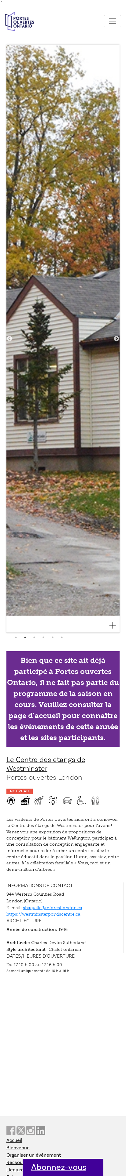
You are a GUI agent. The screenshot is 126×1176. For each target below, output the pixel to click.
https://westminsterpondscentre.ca (43, 914)
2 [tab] (25, 637)
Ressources (19, 1162)
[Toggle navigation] (112, 21)
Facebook (11, 1130)
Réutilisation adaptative (11, 800)
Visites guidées (39, 800)
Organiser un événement (33, 1155)
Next (116, 339)
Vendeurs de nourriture (25, 800)
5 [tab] (53, 637)
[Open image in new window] (115, 625)
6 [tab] (62, 637)
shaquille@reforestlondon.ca (52, 907)
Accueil (14, 1140)
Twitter (20, 1130)
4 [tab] (43, 637)
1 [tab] (16, 637)
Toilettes (95, 800)
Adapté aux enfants (53, 800)
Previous (9, 339)
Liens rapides (21, 1170)
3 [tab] (34, 637)
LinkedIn (40, 1130)
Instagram (30, 1130)
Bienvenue (18, 1148)
